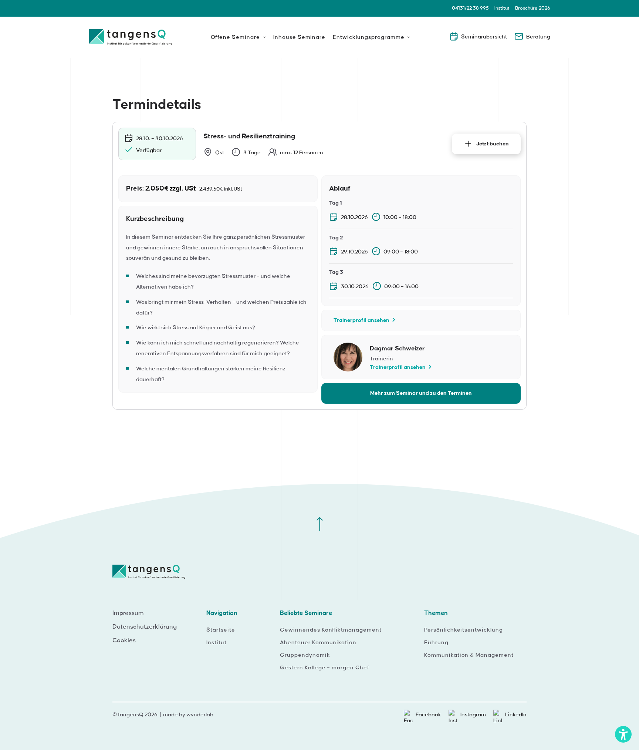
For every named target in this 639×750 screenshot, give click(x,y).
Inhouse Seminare (299, 37)
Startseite (220, 630)
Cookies (124, 640)
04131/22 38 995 (470, 8)
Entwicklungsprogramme (368, 37)
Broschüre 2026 (532, 8)
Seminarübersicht (484, 37)
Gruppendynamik (305, 655)
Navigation (221, 613)
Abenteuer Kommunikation (318, 643)
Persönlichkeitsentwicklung (463, 630)
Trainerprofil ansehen (361, 320)
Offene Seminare (235, 37)
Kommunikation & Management (469, 655)
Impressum (128, 613)
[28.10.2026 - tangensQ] (130, 40)
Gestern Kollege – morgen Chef (324, 668)
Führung (436, 643)
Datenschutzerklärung (144, 626)
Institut (502, 8)
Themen (436, 613)
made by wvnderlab (188, 715)
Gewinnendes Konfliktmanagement (331, 630)
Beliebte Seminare (306, 613)
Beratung (538, 37)
